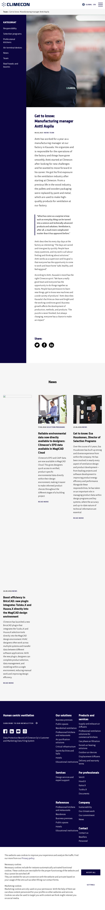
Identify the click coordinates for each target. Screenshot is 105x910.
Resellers (83, 837)
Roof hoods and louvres (10, 65)
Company (84, 802)
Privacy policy (28, 858)
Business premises (64, 720)
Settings (91, 884)
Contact (83, 828)
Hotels (59, 758)
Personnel (83, 841)
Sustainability (85, 807)
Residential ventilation (66, 728)
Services (61, 772)
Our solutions (64, 715)
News (6, 52)
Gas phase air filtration (89, 741)
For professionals (89, 772)
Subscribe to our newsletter (18, 723)
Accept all (91, 872)
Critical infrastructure (66, 747)
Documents (84, 794)
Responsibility (10, 28)
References (62, 802)
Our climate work (87, 811)
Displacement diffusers (89, 756)
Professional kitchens (9, 41)
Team (5, 12)
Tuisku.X (83, 789)
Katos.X (82, 785)
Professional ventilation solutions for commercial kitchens (90, 734)
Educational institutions (67, 762)
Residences (61, 814)
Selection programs (12, 33)
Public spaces (62, 724)
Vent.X (82, 777)
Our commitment (86, 815)
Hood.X (82, 781)
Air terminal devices (12, 47)
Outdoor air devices (88, 752)
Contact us (83, 833)
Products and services (86, 717)
